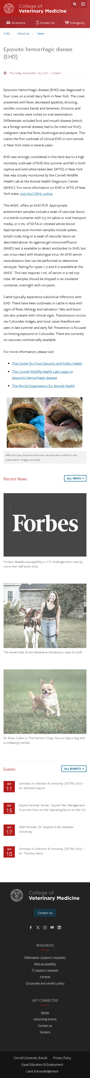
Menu (83, 4)
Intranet (45, 976)
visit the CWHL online (36, 193)
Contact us (45, 1025)
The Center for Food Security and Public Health (47, 363)
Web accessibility (45, 963)
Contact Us (47, 22)
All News (74, 478)
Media (45, 1012)
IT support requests (45, 970)
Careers (45, 1031)
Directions (18, 22)
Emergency (77, 22)
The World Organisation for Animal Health (43, 385)
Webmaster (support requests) (45, 957)
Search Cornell (75, 4)
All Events (73, 768)
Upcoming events (45, 1018)
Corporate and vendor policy (45, 983)
